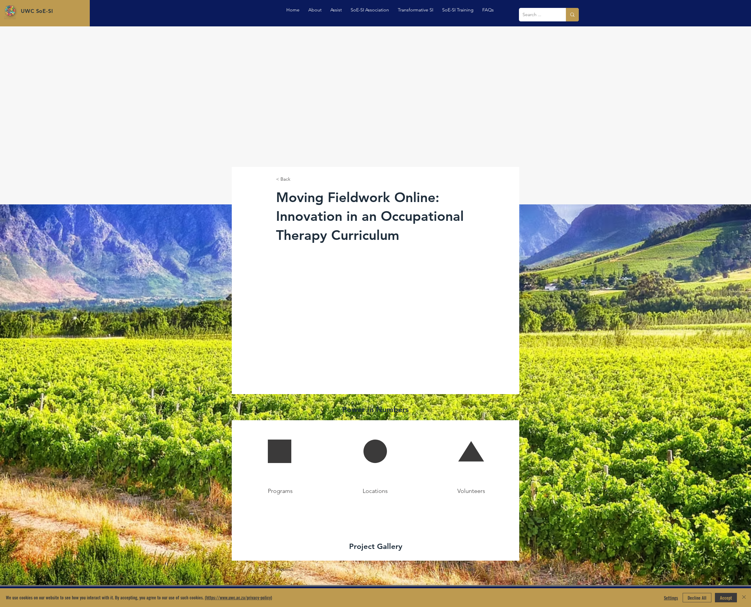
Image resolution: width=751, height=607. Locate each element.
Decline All (697, 597)
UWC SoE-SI (37, 11)
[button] (336, 9)
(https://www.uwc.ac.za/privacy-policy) (238, 597)
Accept (726, 597)
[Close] (743, 597)
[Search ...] (572, 14)
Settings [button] (671, 597)
